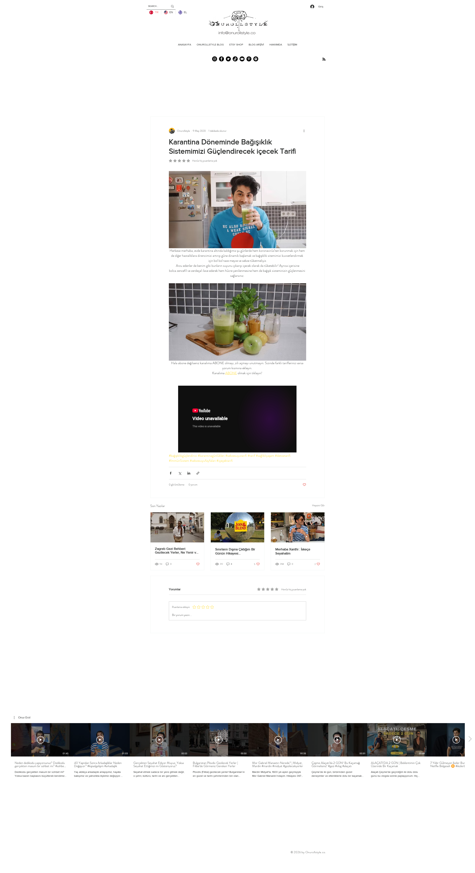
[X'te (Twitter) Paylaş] (179, 473)
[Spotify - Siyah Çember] (255, 58)
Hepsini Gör (318, 505)
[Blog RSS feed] (324, 59)
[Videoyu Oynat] (40, 740)
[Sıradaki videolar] (470, 739)
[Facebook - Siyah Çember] (221, 58)
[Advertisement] (67, 864)
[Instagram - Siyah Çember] (214, 58)
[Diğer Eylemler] (304, 131)
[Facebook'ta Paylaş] (170, 473)
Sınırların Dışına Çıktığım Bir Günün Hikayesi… (235, 551)
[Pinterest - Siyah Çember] (248, 58)
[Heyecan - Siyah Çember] (228, 58)
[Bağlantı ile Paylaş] (198, 473)
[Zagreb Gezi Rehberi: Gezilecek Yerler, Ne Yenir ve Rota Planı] (177, 527)
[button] (22, 717)
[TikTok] (235, 58)
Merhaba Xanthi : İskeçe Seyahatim (292, 551)
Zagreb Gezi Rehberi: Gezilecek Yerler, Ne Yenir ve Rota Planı (176, 550)
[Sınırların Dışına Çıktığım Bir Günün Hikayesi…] (237, 527)
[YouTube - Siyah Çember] (242, 58)
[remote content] (237, 419)
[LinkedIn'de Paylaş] (189, 473)
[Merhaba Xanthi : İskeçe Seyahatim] (298, 527)
